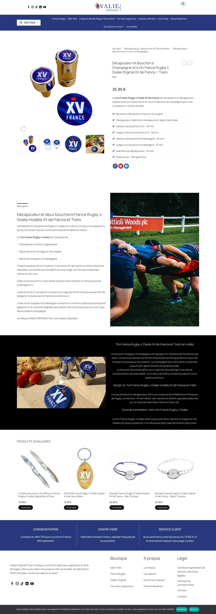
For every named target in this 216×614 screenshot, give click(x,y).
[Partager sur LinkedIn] (126, 166)
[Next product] (184, 63)
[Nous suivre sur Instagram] (32, 7)
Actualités (132, 26)
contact (189, 540)
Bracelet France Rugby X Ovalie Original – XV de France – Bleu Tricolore (130, 495)
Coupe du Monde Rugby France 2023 (97, 18)
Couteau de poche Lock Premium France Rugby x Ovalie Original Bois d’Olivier (39, 495)
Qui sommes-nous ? (113, 26)
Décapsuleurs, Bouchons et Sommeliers (147, 48)
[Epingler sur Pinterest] (120, 166)
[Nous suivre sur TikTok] (36, 7)
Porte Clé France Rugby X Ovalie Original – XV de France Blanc (85, 495)
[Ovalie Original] (108, 7)
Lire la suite (26, 507)
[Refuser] (212, 610)
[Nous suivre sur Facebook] (28, 7)
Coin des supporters (126, 18)
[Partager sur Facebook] (115, 166)
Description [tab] (22, 206)
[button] (183, 3)
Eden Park (72, 18)
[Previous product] (189, 63)
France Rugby (59, 18)
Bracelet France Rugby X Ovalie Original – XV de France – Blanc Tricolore (176, 495)
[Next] (100, 89)
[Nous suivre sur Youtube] (44, 7)
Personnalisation (178, 18)
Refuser (194, 609)
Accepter (181, 609)
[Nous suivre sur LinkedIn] (40, 7)
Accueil (116, 48)
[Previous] (24, 89)
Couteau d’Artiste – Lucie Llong (153, 18)
